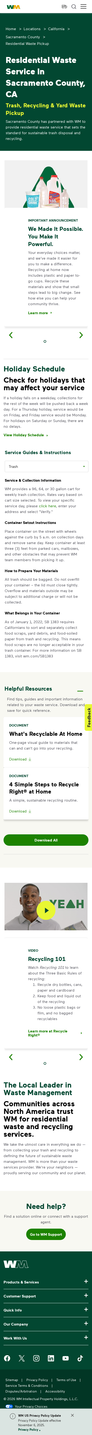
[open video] (46, 910)
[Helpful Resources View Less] (80, 687)
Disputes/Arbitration (21, 1391)
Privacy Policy (28, 1429)
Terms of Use (66, 1380)
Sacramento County (23, 36)
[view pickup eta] (64, 7)
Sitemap (11, 1380)
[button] (83, 6)
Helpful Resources (28, 688)
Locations (32, 28)
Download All (46, 840)
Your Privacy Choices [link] (31, 1406)
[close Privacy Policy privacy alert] (72, 1415)
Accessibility (55, 1391)
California (56, 28)
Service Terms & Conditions (26, 1385)
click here (47, 506)
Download (18, 759)
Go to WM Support (46, 1234)
